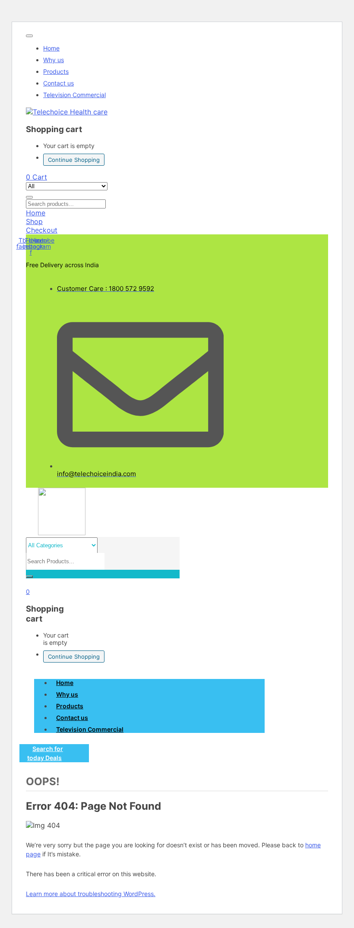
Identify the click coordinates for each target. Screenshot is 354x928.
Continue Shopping (74, 159)
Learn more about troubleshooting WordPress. (90, 893)
